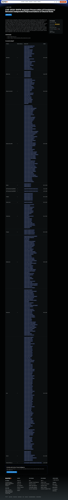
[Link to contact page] (57, 2)
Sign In (42, 480)
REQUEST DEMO (8, 14)
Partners (35, 1)
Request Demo (63, 1)
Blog (30, 480)
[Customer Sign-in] (59, 2)
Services (26, 1)
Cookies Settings (38, 496)
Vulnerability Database (33, 487)
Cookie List (26, 496)
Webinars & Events (32, 483)
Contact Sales (7, 493)
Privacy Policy (15, 496)
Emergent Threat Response (34, 482)
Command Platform (8, 482)
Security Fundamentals (33, 488)
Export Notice (20, 496)
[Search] (55, 2)
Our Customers (20, 485)
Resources (31, 1)
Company (39, 1)
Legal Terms (10, 496)
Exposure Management (9, 483)
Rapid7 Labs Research (33, 485)
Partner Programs (20, 487)
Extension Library (44, 485)
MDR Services (7, 484)
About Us (19, 480)
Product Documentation (45, 483)
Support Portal (43, 482)
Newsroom (19, 483)
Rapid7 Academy (44, 487)
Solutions (7, 485)
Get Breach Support (8, 492)
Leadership (19, 482)
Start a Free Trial (8, 489)
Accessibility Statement (32, 496)
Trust (23, 496)
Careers (18, 490)
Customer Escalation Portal (45, 488)
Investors (18, 488)
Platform (23, 1)
